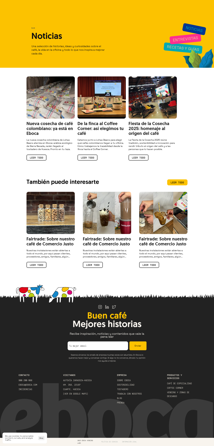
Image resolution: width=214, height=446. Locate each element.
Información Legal (129, 442)
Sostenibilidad (125, 384)
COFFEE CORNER (175, 387)
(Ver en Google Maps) (75, 393)
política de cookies (109, 442)
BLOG (119, 398)
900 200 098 (25, 380)
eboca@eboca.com (28, 384)
